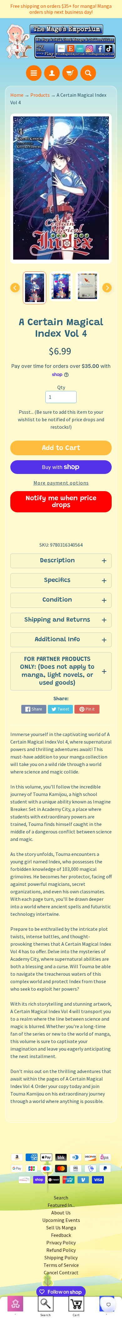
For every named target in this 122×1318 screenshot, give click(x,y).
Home (16, 95)
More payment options (61, 483)
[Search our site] (88, 73)
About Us (61, 1212)
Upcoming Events (61, 1220)
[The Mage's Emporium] (61, 41)
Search (61, 1197)
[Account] (52, 73)
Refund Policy (61, 1250)
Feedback (61, 1235)
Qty (61, 387)
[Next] (107, 287)
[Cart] (70, 73)
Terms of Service (61, 1265)
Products (40, 95)
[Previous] (15, 287)
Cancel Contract (61, 1272)
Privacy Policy (61, 1242)
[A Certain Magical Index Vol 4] (34, 287)
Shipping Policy (61, 1257)
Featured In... (61, 1205)
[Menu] (34, 73)
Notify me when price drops (61, 502)
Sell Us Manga (61, 1227)
